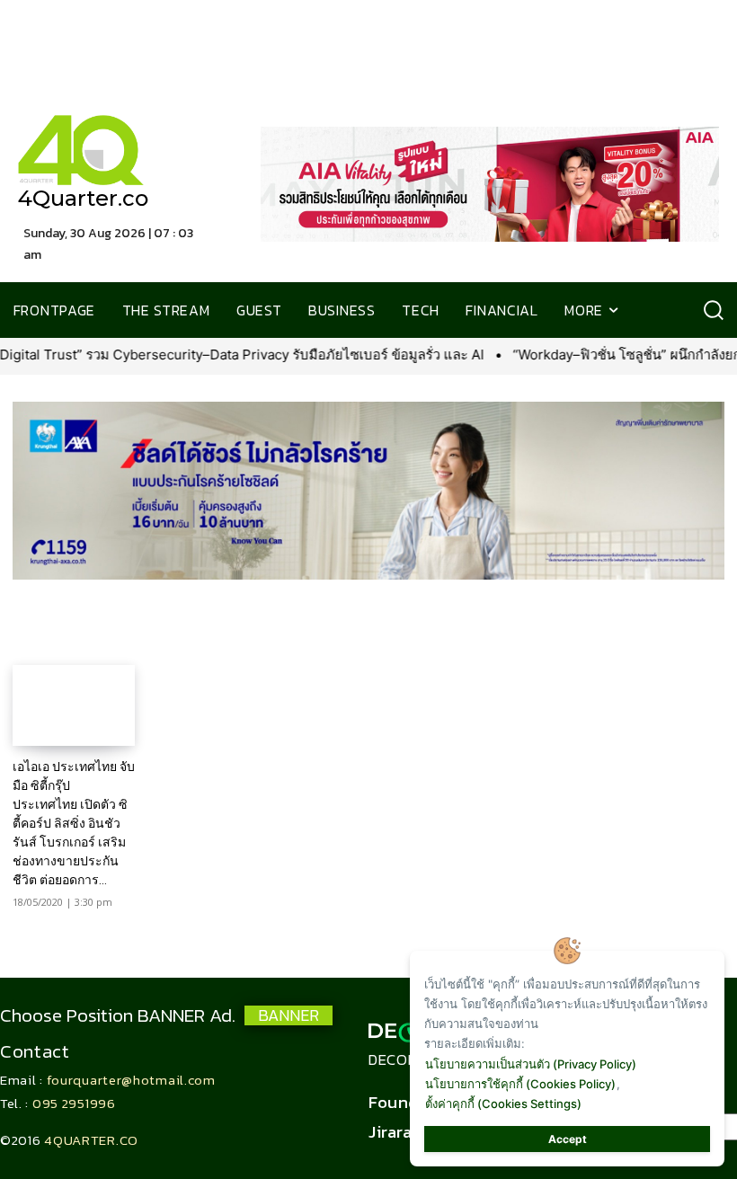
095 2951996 (74, 1103)
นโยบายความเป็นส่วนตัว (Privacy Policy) (530, 1064)
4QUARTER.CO (91, 1140)
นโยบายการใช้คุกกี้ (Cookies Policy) (520, 1084)
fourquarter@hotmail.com (131, 1079)
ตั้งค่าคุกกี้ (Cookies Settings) (503, 1103)
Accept (567, 1139)
